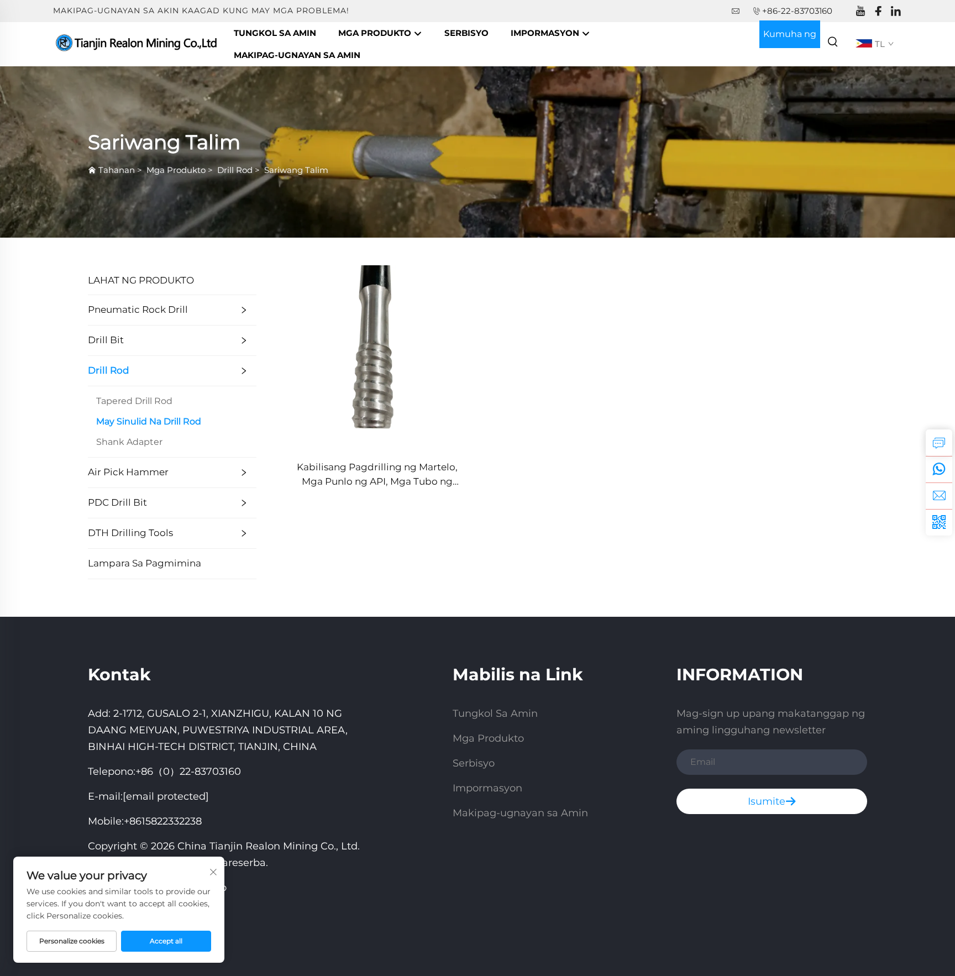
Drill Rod (235, 170)
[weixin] (939, 522)
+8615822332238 (163, 821)
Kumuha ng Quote (789, 38)
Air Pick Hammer (128, 471)
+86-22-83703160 (797, 11)
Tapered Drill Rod (134, 401)
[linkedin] (896, 11)
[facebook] (878, 11)
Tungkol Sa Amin (275, 33)
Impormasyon (546, 33)
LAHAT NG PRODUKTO (141, 280)
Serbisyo (466, 33)
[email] (939, 495)
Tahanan (116, 170)
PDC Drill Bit (117, 502)
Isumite (766, 801)
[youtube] (860, 11)
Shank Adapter (129, 442)
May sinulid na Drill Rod (148, 421)
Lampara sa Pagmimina (144, 563)
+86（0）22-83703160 (188, 771)
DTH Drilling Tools (130, 532)
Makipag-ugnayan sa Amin (297, 55)
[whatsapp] (939, 469)
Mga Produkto (375, 33)
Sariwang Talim (296, 170)
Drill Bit (106, 339)
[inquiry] (939, 442)
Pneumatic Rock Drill (138, 309)
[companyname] (138, 43)
